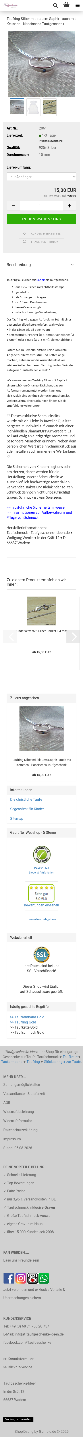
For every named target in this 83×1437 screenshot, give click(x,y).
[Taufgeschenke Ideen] (9, 5)
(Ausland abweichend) (51, 140)
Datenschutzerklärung (20, 1130)
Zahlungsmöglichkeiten (21, 1085)
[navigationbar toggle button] (77, 5)
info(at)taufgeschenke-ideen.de (39, 1334)
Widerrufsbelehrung (18, 1112)
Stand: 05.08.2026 (17, 1148)
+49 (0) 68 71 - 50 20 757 (29, 1326)
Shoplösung (24, 1431)
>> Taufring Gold (23, 1022)
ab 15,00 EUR (41, 775)
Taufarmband (12, 1062)
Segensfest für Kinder (27, 809)
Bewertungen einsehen (41, 905)
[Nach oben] (70, 1430)
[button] (13, 206)
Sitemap (16, 818)
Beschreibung (19, 264)
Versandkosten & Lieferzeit (24, 1094)
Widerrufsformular (17, 1121)
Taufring (33, 1062)
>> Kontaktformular (18, 1359)
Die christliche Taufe (26, 799)
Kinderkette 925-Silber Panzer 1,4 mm (41, 631)
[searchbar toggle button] (55, 5)
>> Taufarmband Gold (27, 1017)
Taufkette (70, 1057)
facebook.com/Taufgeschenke (27, 1342)
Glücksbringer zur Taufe (62, 1062)
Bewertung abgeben (41, 919)
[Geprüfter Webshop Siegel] (42, 854)
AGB (6, 1103)
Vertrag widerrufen (18, 1419)
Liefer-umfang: (19, 167)
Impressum (12, 1139)
